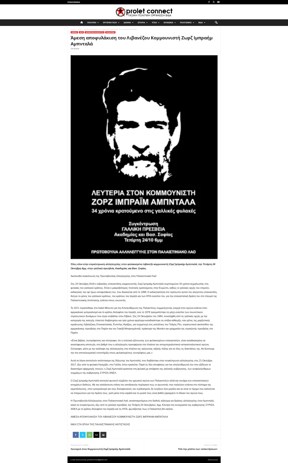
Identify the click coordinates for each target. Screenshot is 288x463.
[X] (214, 2)
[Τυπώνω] (103, 435)
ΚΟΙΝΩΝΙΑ (168, 22)
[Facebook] (209, 2)
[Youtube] (218, 2)
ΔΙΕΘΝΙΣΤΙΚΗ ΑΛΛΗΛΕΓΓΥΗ (94, 32)
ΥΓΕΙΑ (154, 22)
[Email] (96, 435)
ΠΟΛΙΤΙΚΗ (91, 22)
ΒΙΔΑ (200, 22)
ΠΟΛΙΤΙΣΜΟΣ (186, 22)
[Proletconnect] (144, 11)
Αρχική (73, 29)
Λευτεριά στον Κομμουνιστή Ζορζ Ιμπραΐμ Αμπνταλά (100, 448)
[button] (216, 22)
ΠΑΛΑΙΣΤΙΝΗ (110, 32)
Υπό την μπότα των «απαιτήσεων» (198, 448)
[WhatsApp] (90, 435)
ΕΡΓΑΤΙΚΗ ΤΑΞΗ (110, 22)
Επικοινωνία (74, 2)
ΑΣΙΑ (79, 29)
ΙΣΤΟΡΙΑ (141, 22)
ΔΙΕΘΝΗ (127, 22)
